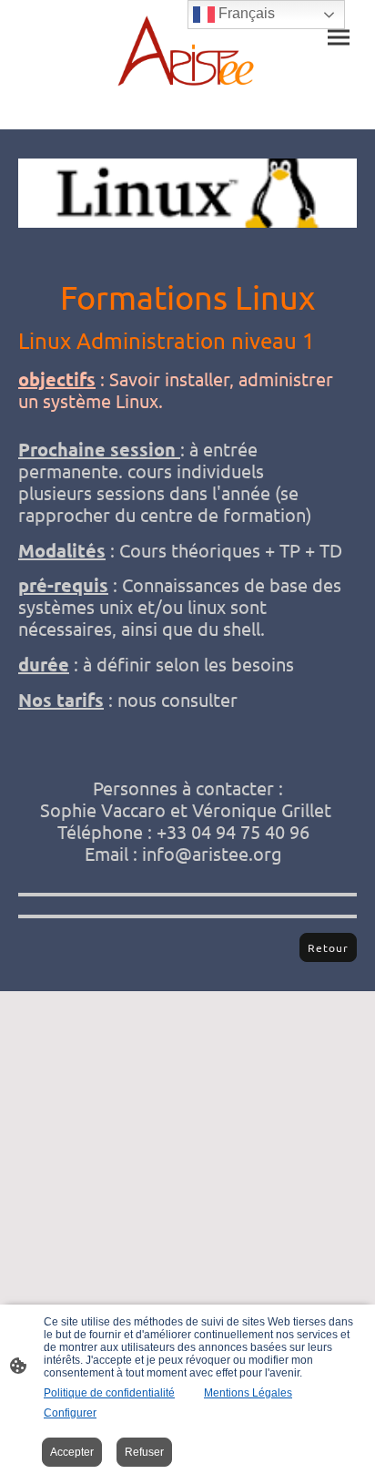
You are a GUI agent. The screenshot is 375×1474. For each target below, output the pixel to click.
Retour (328, 947)
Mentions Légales (248, 1393)
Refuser (144, 1452)
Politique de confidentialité (109, 1393)
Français (245, 13)
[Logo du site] (187, 50)
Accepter (72, 1452)
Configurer (70, 1413)
